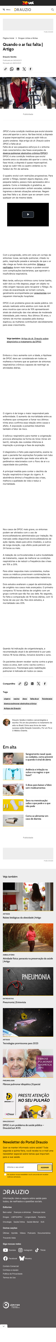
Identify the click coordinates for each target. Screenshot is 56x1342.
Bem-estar (7, 1212)
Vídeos (23, 1233)
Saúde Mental (33, 1222)
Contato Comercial (11, 1266)
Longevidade (30, 1217)
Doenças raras (39, 1212)
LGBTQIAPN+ (17, 1217)
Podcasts (32, 1233)
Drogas (6, 1217)
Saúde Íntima (19, 1222)
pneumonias (40, 293)
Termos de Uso (9, 1277)
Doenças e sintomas (22, 1212)
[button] (5, 69)
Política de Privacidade (12, 1274)
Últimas (6, 1233)
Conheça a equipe (10, 1270)
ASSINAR (45, 1167)
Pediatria (42, 1217)
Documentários (44, 1233)
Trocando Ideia (9, 1238)
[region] (22, 392)
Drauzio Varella (9, 57)
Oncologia (7, 1222)
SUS (42, 1222)
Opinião (14, 1233)
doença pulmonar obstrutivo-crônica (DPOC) (25, 153)
